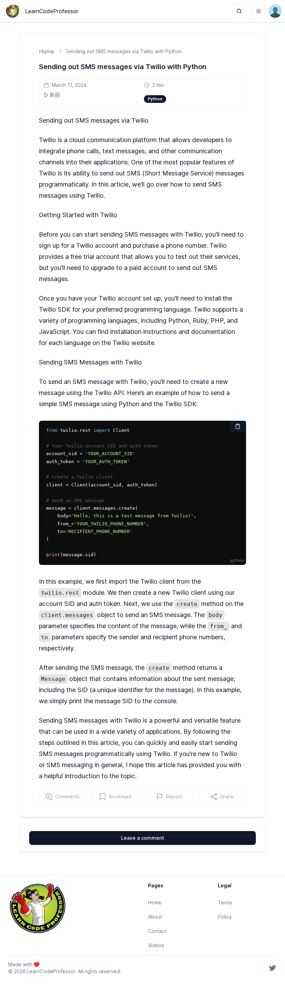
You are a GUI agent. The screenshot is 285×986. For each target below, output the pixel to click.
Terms (225, 902)
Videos (156, 945)
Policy (225, 917)
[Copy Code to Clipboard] (237, 426)
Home (46, 51)
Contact (157, 931)
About (155, 917)
